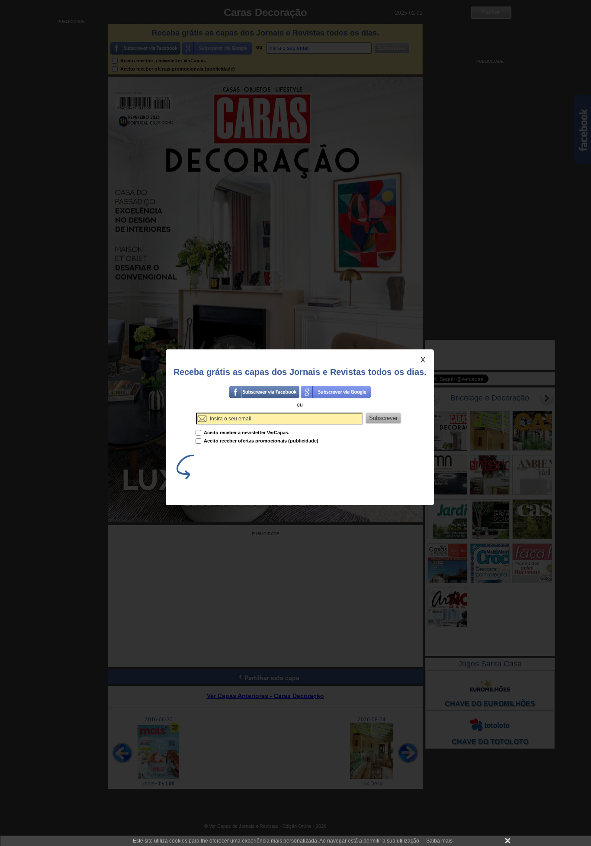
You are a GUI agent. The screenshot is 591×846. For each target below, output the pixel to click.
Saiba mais (439, 841)
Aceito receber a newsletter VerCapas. (245, 432)
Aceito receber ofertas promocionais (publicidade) (260, 440)
